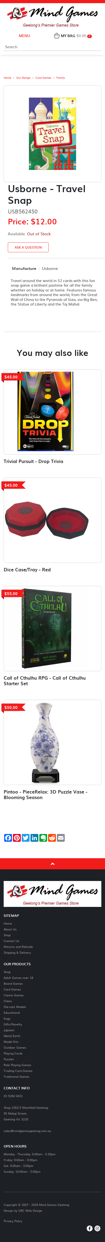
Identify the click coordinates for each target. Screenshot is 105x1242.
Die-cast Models (15, 1006)
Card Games (43, 78)
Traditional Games (16, 1076)
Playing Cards (13, 1053)
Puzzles (9, 1059)
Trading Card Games (18, 1070)
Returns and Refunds (18, 946)
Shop (7, 935)
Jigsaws (9, 1030)
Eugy (7, 1018)
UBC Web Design (30, 1210)
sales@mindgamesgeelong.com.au (27, 1130)
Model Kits (11, 1041)
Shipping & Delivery (17, 952)
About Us (10, 929)
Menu (24, 35)
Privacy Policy (13, 1221)
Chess (8, 1000)
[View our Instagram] (97, 1228)
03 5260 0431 (13, 1095)
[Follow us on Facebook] (90, 1228)
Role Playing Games (17, 1064)
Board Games (13, 983)
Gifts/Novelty (13, 1024)
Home (7, 78)
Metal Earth (12, 1035)
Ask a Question (28, 247)
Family (60, 78)
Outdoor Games (15, 1047)
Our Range (23, 78)
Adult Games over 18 (18, 977)
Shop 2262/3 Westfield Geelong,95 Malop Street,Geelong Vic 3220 (26, 1113)
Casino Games (14, 995)
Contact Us (11, 940)
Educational (12, 1012)
